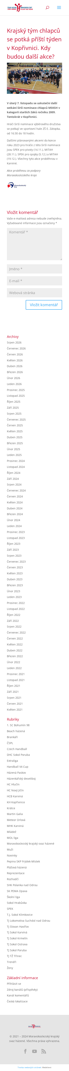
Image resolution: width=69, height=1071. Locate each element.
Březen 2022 (15, 656)
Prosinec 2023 (16, 532)
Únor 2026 (13, 378)
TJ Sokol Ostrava (17, 944)
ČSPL (10, 743)
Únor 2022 (13, 662)
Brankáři (12, 737)
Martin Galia (15, 814)
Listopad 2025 (16, 395)
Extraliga (12, 761)
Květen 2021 (15, 709)
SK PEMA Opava (17, 891)
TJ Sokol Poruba (17, 950)
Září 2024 (13, 479)
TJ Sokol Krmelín (17, 938)
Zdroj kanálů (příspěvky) (22, 989)
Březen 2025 (15, 443)
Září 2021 (13, 691)
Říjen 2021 (13, 686)
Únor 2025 (13, 449)
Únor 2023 (13, 591)
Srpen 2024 (14, 484)
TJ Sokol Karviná (17, 932)
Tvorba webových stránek (29, 1067)
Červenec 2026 (16, 348)
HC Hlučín (13, 784)
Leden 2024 (14, 526)
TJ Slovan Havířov (18, 926)
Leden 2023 (14, 597)
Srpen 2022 (14, 626)
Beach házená (16, 731)
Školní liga (13, 897)
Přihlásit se (14, 983)
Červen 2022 (15, 638)
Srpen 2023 (14, 555)
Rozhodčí (13, 879)
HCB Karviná (15, 796)
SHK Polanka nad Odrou (22, 885)
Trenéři (11, 962)
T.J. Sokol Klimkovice (20, 914)
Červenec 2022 (16, 632)
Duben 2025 (14, 437)
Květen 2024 (15, 502)
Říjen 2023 (13, 543)
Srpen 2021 (14, 697)
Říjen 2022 (13, 615)
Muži (10, 849)
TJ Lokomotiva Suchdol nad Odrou (28, 920)
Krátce (11, 808)
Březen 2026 (15, 372)
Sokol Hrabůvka (17, 903)
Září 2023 (13, 549)
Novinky (12, 855)
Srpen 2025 (14, 413)
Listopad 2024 (16, 467)
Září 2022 (13, 621)
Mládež (11, 832)
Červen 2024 (15, 496)
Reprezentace (16, 873)
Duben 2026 (14, 366)
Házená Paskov (16, 772)
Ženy (10, 968)
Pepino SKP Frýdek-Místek (23, 861)
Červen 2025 (15, 425)
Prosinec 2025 (16, 390)
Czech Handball (17, 749)
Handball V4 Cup (17, 766)
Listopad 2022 (16, 609)
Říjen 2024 (13, 473)
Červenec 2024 (16, 490)
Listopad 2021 (16, 680)
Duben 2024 (14, 508)
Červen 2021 (15, 703)
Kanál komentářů (18, 995)
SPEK (10, 909)
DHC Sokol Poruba (18, 755)
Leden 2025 (14, 455)
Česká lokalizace (17, 1001)
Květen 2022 (15, 644)
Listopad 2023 (16, 538)
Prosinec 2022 (16, 603)
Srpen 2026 (14, 342)
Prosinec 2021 (16, 674)
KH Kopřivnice (16, 802)
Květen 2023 (15, 573)
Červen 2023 (15, 567)
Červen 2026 (15, 354)
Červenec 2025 (16, 419)
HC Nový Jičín (15, 790)
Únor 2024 (13, 520)
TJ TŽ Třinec (14, 956)
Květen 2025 (15, 431)
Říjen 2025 (13, 401)
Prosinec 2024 (16, 461)
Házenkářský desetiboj (21, 778)
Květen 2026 (15, 360)
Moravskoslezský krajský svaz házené (30, 843)
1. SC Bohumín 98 (18, 725)
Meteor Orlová (16, 820)
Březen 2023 (15, 585)
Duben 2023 (14, 579)
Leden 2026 (14, 384)
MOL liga (12, 838)
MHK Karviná (15, 826)
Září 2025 (13, 407)
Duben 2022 (14, 650)
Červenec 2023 (16, 561)
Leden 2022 (14, 668)
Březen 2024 (15, 514)
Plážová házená (17, 867)
